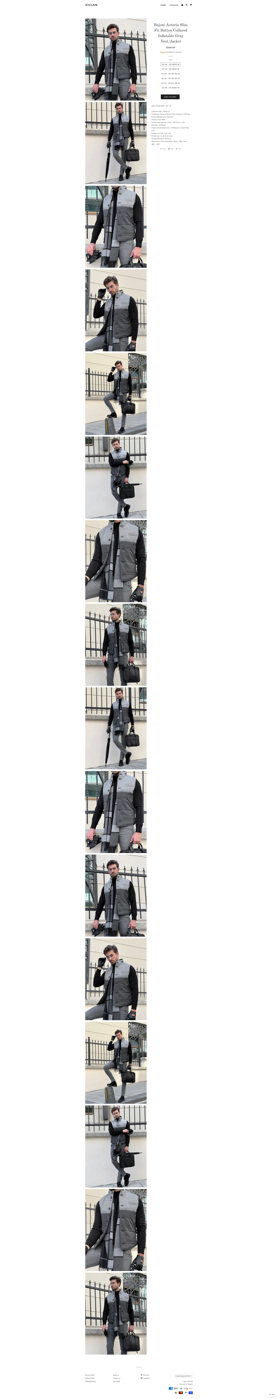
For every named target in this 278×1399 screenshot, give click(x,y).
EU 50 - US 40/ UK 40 (170, 74)
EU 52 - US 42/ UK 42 (171, 78)
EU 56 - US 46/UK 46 (171, 88)
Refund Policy (90, 1378)
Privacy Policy (90, 1375)
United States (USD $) (183, 1376)
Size (170, 60)
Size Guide (116, 1381)
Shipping (163, 52)
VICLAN (91, 5)
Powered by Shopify (186, 1384)
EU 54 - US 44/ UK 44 (170, 83)
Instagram (146, 1378)
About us (116, 1375)
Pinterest (146, 1375)
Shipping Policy (90, 1381)
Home (163, 5)
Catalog (174, 5)
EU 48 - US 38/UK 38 (170, 69)
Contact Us (116, 1378)
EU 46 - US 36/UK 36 (170, 64)
